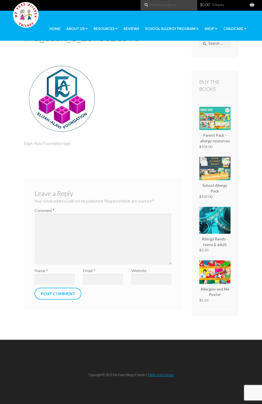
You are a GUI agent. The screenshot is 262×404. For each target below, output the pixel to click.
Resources (104, 29)
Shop (209, 29)
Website (138, 270)
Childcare (233, 29)
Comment (44, 210)
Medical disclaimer (161, 375)
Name (41, 270)
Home (54, 29)
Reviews (131, 29)
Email (89, 270)
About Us (75, 29)
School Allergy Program (170, 29)
